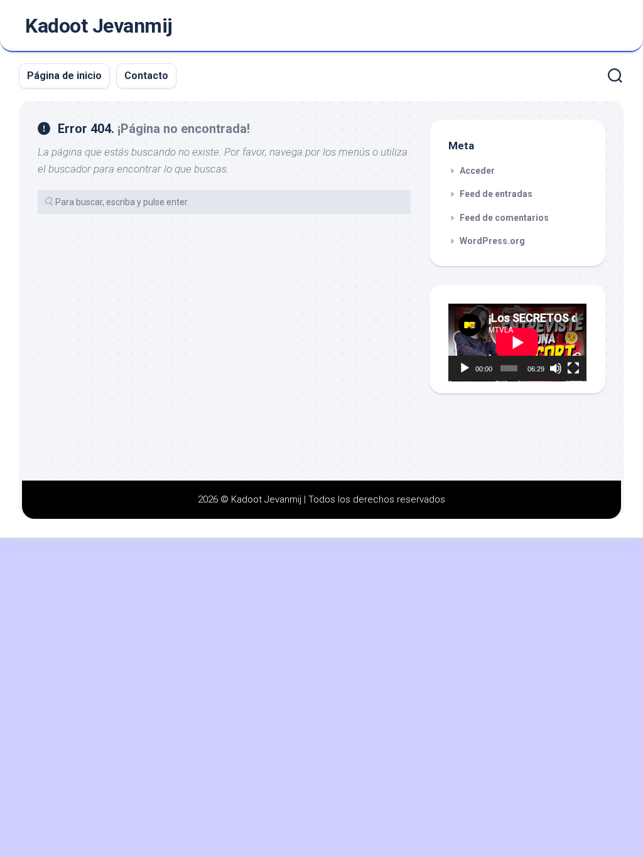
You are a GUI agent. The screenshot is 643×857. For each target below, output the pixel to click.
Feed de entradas (496, 194)
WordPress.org (492, 241)
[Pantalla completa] (573, 368)
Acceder (477, 171)
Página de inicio (64, 76)
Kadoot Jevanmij (99, 26)
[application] (517, 342)
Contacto (146, 76)
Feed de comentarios (504, 218)
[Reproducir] (464, 368)
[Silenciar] (555, 368)
